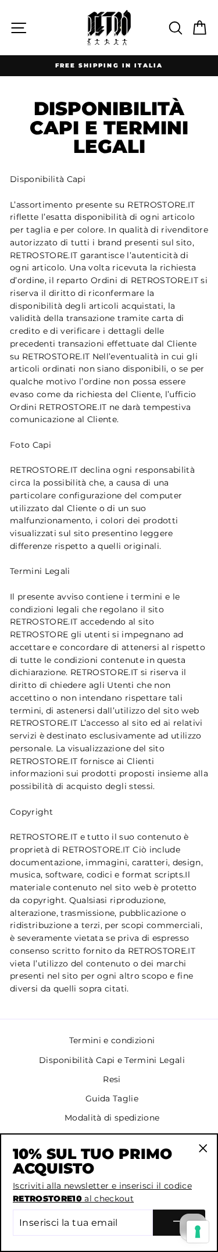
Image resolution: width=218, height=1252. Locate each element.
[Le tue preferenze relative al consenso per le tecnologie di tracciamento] (198, 1232)
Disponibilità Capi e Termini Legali (112, 1060)
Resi (111, 1079)
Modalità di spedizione (112, 1117)
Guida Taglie (111, 1098)
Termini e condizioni (112, 1040)
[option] (109, 65)
